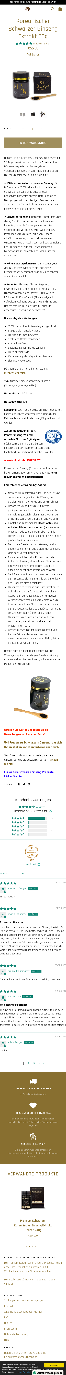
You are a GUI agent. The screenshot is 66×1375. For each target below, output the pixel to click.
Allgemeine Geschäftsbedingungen (23, 1312)
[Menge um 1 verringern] (23, 129)
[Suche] (52, 9)
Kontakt (8, 1306)
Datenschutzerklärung (16, 1334)
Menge (8, 128)
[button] (24, 43)
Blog (6, 1340)
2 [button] (28, 1063)
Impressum (10, 1329)
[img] (8, 883)
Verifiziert (31, 864)
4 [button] (35, 1246)
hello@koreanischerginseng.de (20, 1357)
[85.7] (31, 852)
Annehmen (54, 1365)
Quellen (8, 1323)
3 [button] (34, 1063)
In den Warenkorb (33, 143)
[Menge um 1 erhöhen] (41, 129)
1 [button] (26, 1246)
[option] (33, 84)
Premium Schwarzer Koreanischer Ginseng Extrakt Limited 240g (33, 1225)
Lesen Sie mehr (24, 1372)
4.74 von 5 (41, 807)
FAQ (6, 1317)
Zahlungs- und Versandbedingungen (24, 1300)
